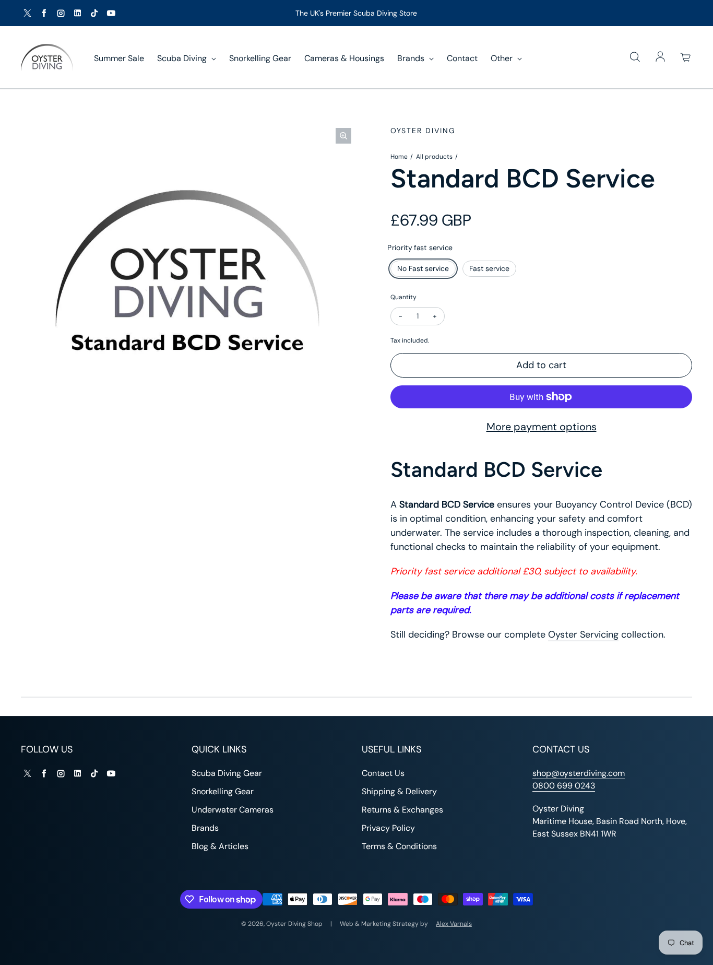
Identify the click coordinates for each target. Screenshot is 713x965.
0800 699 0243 (563, 785)
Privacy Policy (388, 827)
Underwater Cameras (233, 809)
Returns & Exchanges (402, 809)
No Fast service (423, 268)
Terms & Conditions (399, 846)
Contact (462, 58)
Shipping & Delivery (399, 791)
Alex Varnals (454, 924)
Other (503, 58)
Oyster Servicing (583, 634)
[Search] (634, 57)
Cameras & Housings (344, 58)
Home (399, 156)
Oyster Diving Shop (294, 924)
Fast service (489, 268)
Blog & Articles (220, 846)
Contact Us (383, 773)
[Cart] (686, 57)
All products (434, 156)
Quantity (403, 297)
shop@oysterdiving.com (578, 773)
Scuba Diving (183, 58)
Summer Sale (119, 58)
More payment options (541, 426)
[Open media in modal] (343, 136)
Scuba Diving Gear (227, 773)
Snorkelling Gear (260, 58)
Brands (411, 58)
